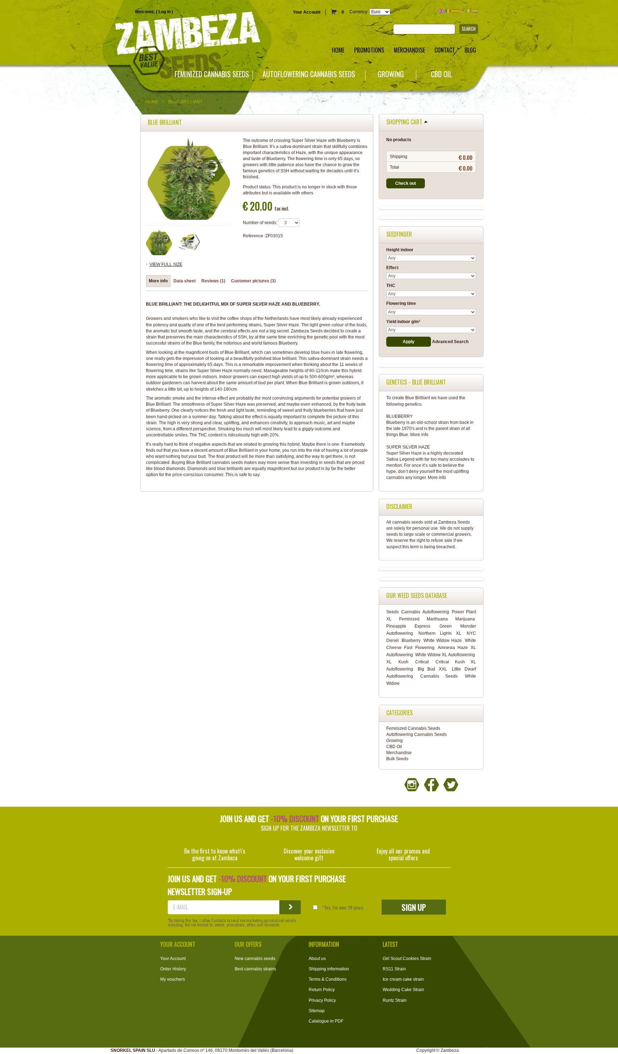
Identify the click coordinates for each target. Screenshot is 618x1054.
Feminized (409, 619)
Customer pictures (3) (253, 280)
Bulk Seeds (397, 758)
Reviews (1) (213, 280)
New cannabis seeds (255, 958)
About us (317, 958)
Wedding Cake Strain (403, 989)
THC (390, 285)
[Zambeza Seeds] (128, 34)
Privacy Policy (322, 1000)
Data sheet (184, 280)
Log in (164, 11)
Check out (405, 183)
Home (152, 101)
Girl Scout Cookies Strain (407, 958)
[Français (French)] (448, 11)
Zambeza (450, 1050)
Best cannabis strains (255, 968)
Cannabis (410, 611)
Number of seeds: (260, 222)
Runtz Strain (395, 1000)
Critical (422, 661)
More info (158, 280)
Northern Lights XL (439, 633)
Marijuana (465, 619)
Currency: (358, 11)
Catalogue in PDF (326, 1021)
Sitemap (317, 1010)
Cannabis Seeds (439, 676)
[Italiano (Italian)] (468, 11)
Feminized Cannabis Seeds (212, 74)
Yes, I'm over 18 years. (344, 907)
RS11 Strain (394, 968)
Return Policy (322, 989)
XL (389, 661)
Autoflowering (435, 611)
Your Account (306, 12)
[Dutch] (475, 11)
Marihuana (437, 619)
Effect (392, 267)
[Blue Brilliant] (159, 242)
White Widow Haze (442, 640)
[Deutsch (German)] (462, 11)
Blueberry (411, 640)
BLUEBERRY (399, 416)
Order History (173, 968)
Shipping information (329, 968)
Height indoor (399, 249)
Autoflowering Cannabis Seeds (309, 74)
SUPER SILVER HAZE (408, 447)
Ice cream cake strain (403, 979)
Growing (391, 74)
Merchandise (399, 752)
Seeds (392, 611)
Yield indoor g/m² (403, 321)
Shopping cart (404, 122)
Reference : (254, 235)
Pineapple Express (408, 626)
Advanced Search (450, 341)
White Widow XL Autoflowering (445, 654)
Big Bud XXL (432, 669)
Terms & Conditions (328, 979)
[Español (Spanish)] (455, 11)
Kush (403, 661)
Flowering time (401, 303)
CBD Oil (441, 74)
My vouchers (172, 979)
